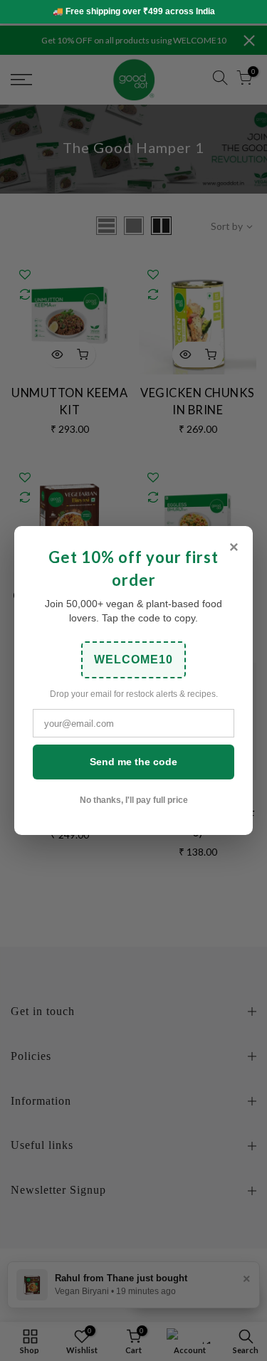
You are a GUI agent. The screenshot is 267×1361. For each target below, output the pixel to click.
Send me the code (133, 761)
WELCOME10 (133, 659)
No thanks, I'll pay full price (134, 800)
